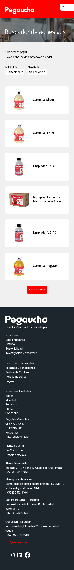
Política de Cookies (17, 372)
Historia (10, 344)
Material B (33, 66)
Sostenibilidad (14, 348)
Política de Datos (16, 376)
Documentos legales (19, 363)
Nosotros (11, 334)
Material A (11, 66)
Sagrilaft (10, 381)
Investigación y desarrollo (21, 353)
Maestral (10, 400)
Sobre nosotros (15, 339)
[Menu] (54, 9)
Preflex (9, 409)
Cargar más (37, 289)
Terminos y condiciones (20, 367)
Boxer (9, 395)
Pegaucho (11, 404)
